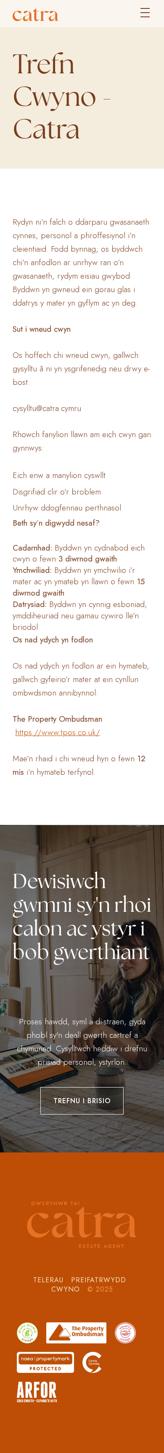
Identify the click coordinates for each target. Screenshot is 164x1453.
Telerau (49, 1280)
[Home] (82, 14)
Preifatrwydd (100, 1280)
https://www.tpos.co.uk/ (57, 732)
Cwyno (66, 1289)
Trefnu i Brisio (82, 1101)
